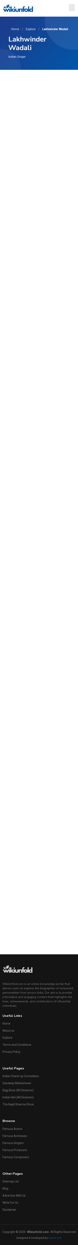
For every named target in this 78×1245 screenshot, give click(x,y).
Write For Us (10, 1202)
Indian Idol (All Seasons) (18, 1097)
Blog (5, 1188)
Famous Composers (15, 1157)
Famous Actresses (14, 1135)
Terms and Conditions (16, 1044)
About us (8, 1030)
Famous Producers (14, 1150)
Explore (31, 29)
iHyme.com (55, 1237)
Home (15, 29)
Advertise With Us (14, 1195)
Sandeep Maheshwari (16, 1083)
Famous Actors (12, 1128)
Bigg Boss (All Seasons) (17, 1090)
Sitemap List (10, 1181)
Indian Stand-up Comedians (20, 1076)
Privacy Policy (11, 1051)
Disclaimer (9, 1209)
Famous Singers (13, 1143)
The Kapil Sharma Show (18, 1104)
